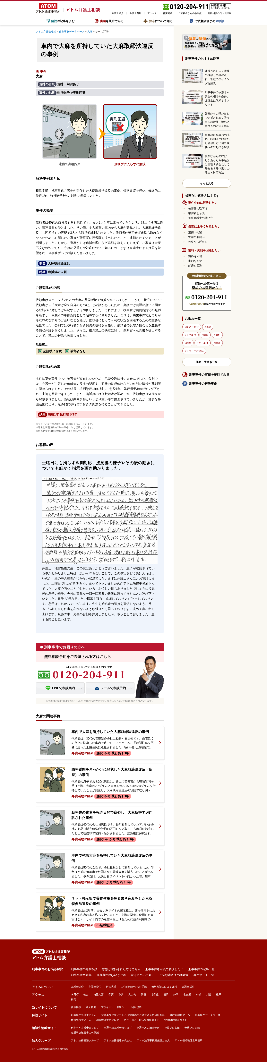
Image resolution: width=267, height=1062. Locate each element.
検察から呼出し (197, 241)
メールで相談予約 (113, 688)
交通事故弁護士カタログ (118, 1027)
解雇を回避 (195, 265)
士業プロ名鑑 (192, 1027)
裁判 (188, 342)
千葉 (111, 994)
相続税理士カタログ (107, 1019)
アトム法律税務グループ (85, 1040)
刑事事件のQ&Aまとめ (111, 975)
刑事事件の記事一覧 (201, 969)
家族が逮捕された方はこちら (121, 969)
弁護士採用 (188, 986)
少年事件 (203, 342)
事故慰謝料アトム (180, 1015)
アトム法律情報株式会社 (118, 1040)
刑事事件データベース (207, 1015)
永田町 (75, 994)
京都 (198, 994)
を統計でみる (112, 21)
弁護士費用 (135, 13)
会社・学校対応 (195, 350)
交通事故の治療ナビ (148, 1027)
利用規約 (136, 1007)
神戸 (218, 994)
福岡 (73, 999)
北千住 (155, 994)
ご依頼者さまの (209, 21)
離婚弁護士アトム (81, 1019)
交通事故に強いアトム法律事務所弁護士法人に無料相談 (133, 1015)
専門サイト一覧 (204, 975)
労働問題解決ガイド (175, 1019)
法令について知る (142, 975)
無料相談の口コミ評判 (219, 13)
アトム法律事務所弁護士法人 (153, 1040)
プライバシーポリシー (113, 1007)
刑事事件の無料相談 (84, 969)
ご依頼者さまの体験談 (174, 975)
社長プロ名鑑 (172, 1027)
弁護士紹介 (118, 13)
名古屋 (187, 994)
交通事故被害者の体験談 (85, 1032)
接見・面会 (192, 326)
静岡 (175, 994)
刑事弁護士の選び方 (200, 217)
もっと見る (207, 183)
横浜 (165, 994)
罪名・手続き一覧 (207, 362)
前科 (217, 334)
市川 (121, 994)
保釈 (208, 326)
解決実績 (167, 13)
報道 (217, 342)
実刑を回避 (195, 260)
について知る (161, 21)
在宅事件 (191, 334)
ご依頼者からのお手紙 (190, 13)
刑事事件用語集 (81, 975)
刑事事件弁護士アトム (83, 1015)
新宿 (143, 994)
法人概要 (91, 1007)
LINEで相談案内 (63, 688)
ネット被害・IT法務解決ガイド (141, 1019)
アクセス (152, 13)
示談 (205, 334)
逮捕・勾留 (195, 232)
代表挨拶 (76, 1007)
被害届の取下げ (197, 208)
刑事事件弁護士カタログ (85, 1027)
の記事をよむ (63, 21)
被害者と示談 (196, 213)
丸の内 (132, 994)
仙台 (86, 994)
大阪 (208, 994)
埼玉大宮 (98, 994)
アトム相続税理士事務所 (188, 1040)
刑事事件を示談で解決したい (164, 969)
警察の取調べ (196, 237)
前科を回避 (195, 256)
